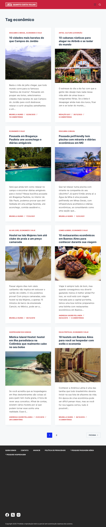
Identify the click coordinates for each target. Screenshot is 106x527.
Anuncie (36, 450)
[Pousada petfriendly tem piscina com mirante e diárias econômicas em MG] (78, 164)
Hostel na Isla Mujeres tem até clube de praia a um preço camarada (28, 239)
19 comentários (16, 117)
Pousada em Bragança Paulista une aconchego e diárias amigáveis (25, 139)
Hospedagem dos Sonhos (20, 332)
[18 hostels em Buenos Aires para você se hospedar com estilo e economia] (78, 365)
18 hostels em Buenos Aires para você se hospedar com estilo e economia (76, 340)
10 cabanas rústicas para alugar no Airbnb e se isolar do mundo (76, 41)
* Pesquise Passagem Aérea (82, 450)
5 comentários (77, 318)
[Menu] (95, 4)
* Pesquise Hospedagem (15, 455)
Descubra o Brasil (17, 33)
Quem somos (10, 450)
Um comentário (16, 420)
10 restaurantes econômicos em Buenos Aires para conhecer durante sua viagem (77, 239)
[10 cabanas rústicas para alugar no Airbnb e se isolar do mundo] (78, 66)
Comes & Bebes (65, 230)
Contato (24, 450)
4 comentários (65, 420)
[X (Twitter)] (13, 515)
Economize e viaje (34, 33)
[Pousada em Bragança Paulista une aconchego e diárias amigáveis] (28, 164)
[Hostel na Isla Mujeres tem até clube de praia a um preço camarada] (28, 263)
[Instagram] (18, 515)
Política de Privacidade (55, 450)
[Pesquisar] (100, 5)
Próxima (92, 435)
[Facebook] (7, 515)
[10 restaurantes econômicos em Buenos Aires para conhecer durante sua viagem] (78, 263)
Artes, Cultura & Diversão (70, 33)
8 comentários (65, 117)
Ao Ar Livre (14, 230)
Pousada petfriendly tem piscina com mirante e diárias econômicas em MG (77, 139)
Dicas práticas (65, 332)
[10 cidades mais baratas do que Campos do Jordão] (28, 62)
